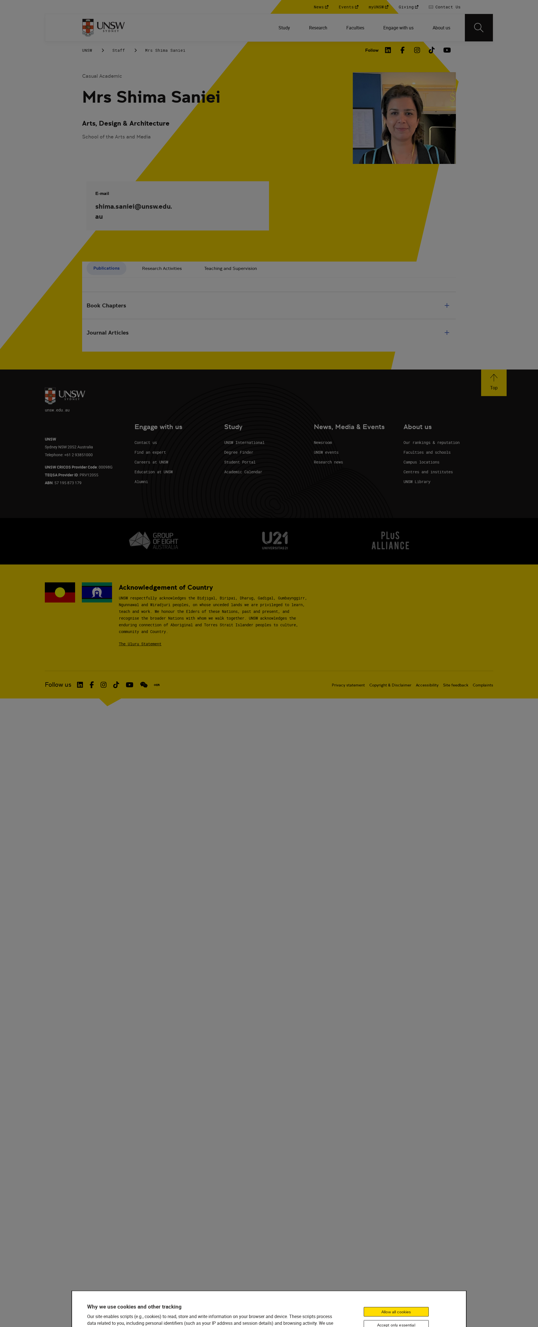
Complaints (483, 685)
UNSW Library (417, 481)
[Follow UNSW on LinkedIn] (80, 684)
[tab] (106, 268)
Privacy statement (348, 685)
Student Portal (240, 462)
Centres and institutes (428, 471)
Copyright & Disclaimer (390, 685)
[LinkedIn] (388, 50)
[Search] (479, 27)
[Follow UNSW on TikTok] (116, 684)
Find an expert (150, 452)
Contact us (145, 442)
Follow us (58, 684)
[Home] (103, 28)
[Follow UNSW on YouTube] (129, 684)
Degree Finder (238, 452)
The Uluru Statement (140, 643)
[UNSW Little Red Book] (156, 685)
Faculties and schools (427, 452)
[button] (494, 383)
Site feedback (455, 685)
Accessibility (427, 685)
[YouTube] (446, 50)
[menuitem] (285, 28)
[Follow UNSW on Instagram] (103, 684)
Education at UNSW (153, 471)
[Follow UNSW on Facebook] (92, 684)
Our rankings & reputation (432, 442)
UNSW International (244, 442)
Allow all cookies (396, 1311)
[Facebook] (402, 50)
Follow (372, 50)
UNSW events (326, 452)
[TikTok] (432, 50)
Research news (328, 462)
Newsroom (323, 442)
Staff (118, 50)
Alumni (141, 481)
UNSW (87, 50)
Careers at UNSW (151, 462)
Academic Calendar (243, 471)
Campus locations (421, 462)
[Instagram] (417, 50)
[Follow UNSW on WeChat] (144, 684)
